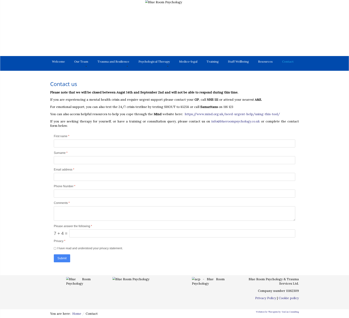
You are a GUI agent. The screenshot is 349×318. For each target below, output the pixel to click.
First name (61, 136)
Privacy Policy (265, 298)
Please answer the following (73, 225)
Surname (60, 152)
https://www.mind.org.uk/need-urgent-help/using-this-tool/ (232, 114)
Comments (62, 202)
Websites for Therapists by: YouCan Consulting (277, 312)
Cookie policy (289, 298)
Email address (64, 169)
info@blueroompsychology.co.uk (235, 121)
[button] (81, 63)
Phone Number (64, 186)
